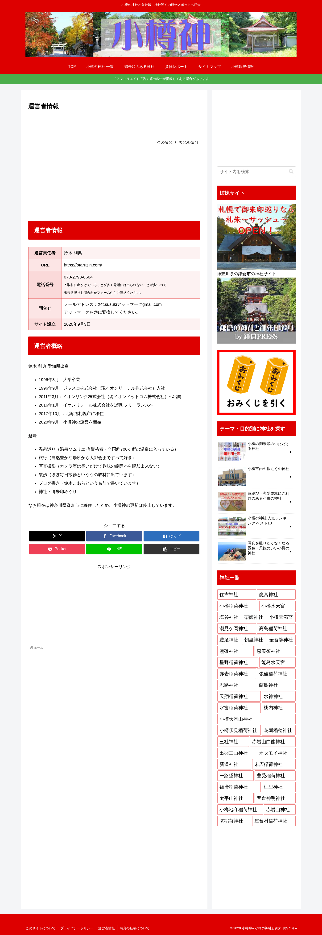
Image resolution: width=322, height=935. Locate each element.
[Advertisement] (114, 124)
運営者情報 (106, 928)
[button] (171, 549)
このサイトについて (40, 928)
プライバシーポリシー (76, 928)
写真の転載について (134, 928)
